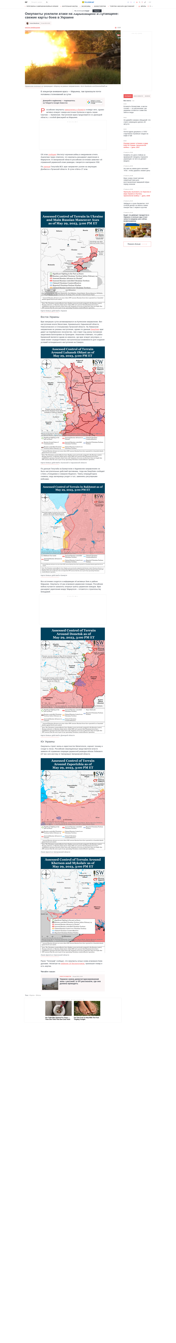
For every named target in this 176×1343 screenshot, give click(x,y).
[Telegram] (134, 2)
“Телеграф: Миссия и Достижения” (122, 6)
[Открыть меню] (26, 2)
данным (47, 167)
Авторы (143, 6)
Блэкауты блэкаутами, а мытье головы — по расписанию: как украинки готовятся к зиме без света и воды (135, 109)
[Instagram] (142, 2)
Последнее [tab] (128, 96)
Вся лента (127, 100)
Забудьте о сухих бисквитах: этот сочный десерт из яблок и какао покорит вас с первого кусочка (136, 205)
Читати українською (32, 27)
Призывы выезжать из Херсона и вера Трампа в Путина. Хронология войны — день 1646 (137, 194)
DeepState (95, 329)
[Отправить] (47, 2)
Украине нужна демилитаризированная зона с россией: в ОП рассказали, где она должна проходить (80, 981)
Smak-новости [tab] (138, 96)
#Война (38, 995)
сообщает (52, 154)
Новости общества (65, 976)
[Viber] (131, 2)
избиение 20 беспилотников (72, 964)
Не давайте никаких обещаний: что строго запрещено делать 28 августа (137, 122)
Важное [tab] (147, 96)
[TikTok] (145, 2)
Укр (150, 2)
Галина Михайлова (34, 23)
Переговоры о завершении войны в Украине (42, 6)
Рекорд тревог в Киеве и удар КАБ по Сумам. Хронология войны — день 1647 (136, 145)
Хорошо (97, 11)
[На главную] (88, 2)
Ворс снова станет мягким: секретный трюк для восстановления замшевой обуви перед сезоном (136, 181)
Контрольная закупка (70, 6)
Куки (87, 11)
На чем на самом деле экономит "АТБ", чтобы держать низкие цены (137, 169)
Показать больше (134, 244)
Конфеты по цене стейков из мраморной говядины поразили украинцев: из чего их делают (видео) (136, 158)
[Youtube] (136, 2)
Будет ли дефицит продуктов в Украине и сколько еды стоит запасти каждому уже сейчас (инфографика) (136, 218)
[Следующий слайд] (152, 6)
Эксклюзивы (85, 6)
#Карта (32, 995)
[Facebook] (128, 2)
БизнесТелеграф (100, 6)
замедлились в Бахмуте (75, 110)
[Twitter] (139, 2)
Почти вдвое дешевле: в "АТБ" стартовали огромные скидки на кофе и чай (136, 134)
